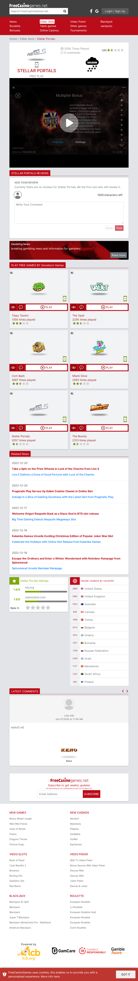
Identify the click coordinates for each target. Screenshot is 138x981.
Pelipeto (74, 828)
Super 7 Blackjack (19, 917)
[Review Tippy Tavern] (38, 286)
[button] (123, 691)
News (13, 21)
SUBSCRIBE (91, 794)
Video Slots (47, 21)
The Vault (78, 315)
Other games (78, 26)
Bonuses (15, 30)
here (57, 976)
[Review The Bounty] (99, 407)
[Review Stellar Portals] (38, 407)
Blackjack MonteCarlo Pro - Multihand (30, 922)
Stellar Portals (21, 436)
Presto (12, 834)
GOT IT (125, 974)
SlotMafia (75, 834)
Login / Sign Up (115, 11)
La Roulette (76, 907)
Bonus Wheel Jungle (20, 818)
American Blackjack (20, 927)
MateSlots (75, 823)
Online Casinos (49, 30)
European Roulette (80, 901)
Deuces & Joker (78, 886)
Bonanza (14, 870)
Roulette (15, 26)
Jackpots (106, 26)
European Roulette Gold (83, 912)
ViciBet (74, 839)
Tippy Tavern (20, 315)
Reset (109, 228)
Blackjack (106, 21)
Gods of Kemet (17, 828)
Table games (48, 26)
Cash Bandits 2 (17, 865)
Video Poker (78, 21)
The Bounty (79, 436)
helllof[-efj (17, 727)
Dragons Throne (18, 839)
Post (119, 228)
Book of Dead (16, 860)
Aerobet (74, 818)
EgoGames (76, 844)
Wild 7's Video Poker (81, 860)
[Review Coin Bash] (38, 347)
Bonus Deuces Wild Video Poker (87, 865)
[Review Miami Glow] (99, 347)
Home (13, 38)
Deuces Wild (77, 870)
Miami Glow (79, 376)
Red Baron (15, 886)
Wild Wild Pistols (18, 823)
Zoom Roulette (78, 927)
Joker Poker (76, 880)
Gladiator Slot (16, 880)
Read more (119, 255)
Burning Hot (15, 875)
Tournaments (78, 30)
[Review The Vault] (99, 286)
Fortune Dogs (16, 844)
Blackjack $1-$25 (19, 901)
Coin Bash (18, 376)
